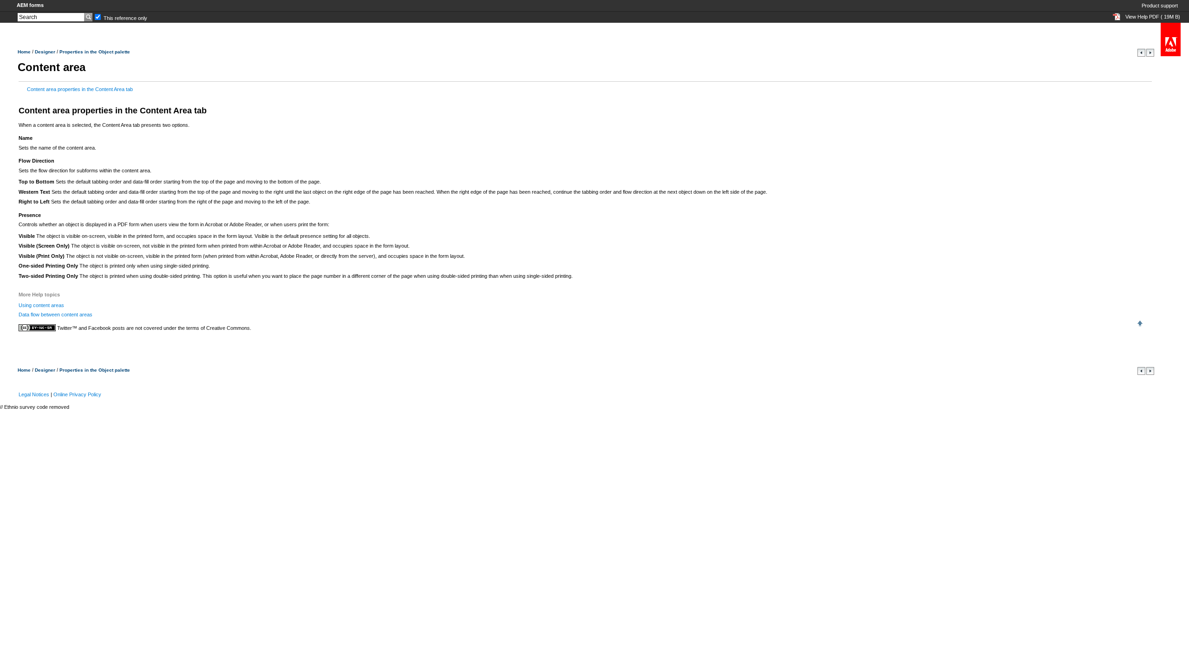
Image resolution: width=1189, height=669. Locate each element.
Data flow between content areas (55, 314)
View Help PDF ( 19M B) (1152, 17)
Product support (1160, 5)
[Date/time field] (1150, 55)
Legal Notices (34, 394)
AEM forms (30, 5)
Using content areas (41, 305)
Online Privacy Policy (77, 394)
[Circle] (1142, 55)
